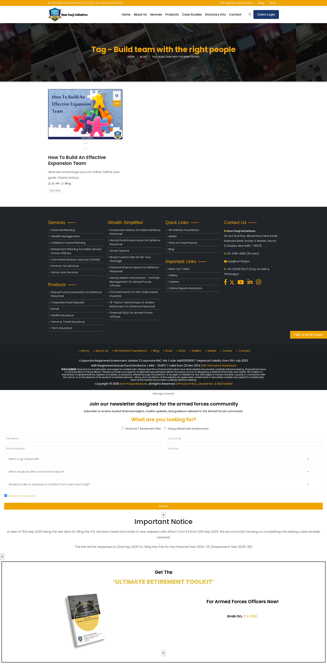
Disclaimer (206, 384)
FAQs (181, 351)
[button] (85, 148)
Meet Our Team (179, 269)
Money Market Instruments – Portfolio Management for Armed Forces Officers (135, 282)
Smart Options (119, 251)
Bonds (55, 309)
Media (173, 236)
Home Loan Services (64, 272)
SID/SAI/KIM (224, 384)
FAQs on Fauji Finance (183, 243)
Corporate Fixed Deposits (67, 302)
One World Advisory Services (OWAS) (75, 260)
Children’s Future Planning (68, 243)
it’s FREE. (250, 616)
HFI (57, 183)
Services (156, 14)
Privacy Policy (187, 384)
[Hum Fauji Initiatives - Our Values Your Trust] (68, 14)
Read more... (56, 190)
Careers (174, 282)
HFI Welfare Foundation (236, 3)
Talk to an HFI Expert (308, 335)
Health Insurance (62, 315)
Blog (261, 3)
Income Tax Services (65, 266)
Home (126, 14)
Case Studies (192, 14)
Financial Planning (63, 230)
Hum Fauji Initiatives (133, 384)
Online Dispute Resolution (185, 288)
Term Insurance (61, 328)
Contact (235, 14)
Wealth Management (65, 236)
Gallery (173, 275)
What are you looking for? (163, 419)
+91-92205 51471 (237, 269)
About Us (101, 351)
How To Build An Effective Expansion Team (77, 160)
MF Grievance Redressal (219, 365)
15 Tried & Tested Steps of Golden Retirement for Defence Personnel (132, 304)
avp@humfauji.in (238, 261)
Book (273, 3)
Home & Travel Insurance (68, 322)
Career (227, 351)
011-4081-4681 (236, 253)
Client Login (266, 14)
